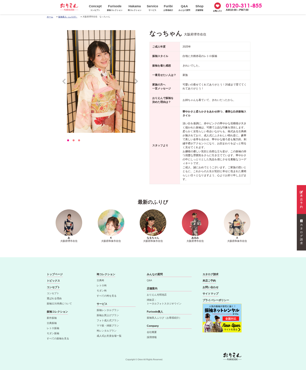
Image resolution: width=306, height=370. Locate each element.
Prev (66, 83)
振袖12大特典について (59, 303)
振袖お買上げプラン (108, 315)
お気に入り (217, 11)
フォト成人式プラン (108, 320)
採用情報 (152, 337)
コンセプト (53, 293)
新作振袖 (52, 317)
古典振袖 (52, 323)
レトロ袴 (102, 285)
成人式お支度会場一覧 (109, 335)
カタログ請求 (301, 234)
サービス (102, 303)
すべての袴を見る (107, 295)
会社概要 (152, 332)
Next (136, 83)
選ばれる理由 (54, 298)
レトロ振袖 (53, 328)
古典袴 (100, 280)
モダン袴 (102, 290)
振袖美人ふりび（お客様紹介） (164, 317)
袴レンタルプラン (107, 330)
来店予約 (301, 201)
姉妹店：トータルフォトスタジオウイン (164, 301)
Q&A (149, 280)
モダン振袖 (53, 333)
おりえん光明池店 (157, 294)
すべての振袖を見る (58, 338)
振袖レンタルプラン (108, 310)
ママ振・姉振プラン (108, 325)
